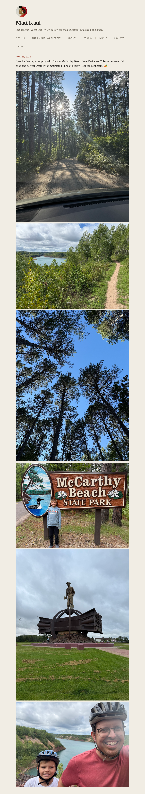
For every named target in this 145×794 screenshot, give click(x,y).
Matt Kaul (28, 23)
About (72, 38)
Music (103, 38)
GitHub (20, 38)
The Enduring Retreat (46, 38)
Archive (119, 38)
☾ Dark (19, 47)
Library (87, 38)
